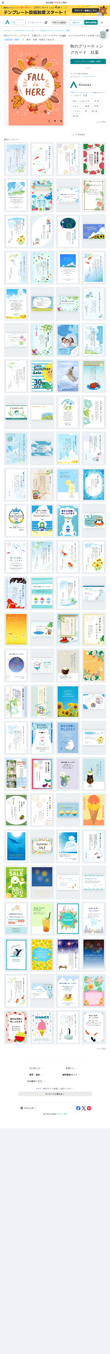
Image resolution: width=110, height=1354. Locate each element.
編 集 (87, 106)
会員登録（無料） (12, 39)
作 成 (96, 101)
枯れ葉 (75, 116)
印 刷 (96, 106)
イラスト (76, 111)
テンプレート (33, 22)
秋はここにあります (81, 101)
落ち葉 (94, 111)
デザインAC (62, 1114)
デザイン (76, 106)
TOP (72, 92)
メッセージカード (88, 76)
